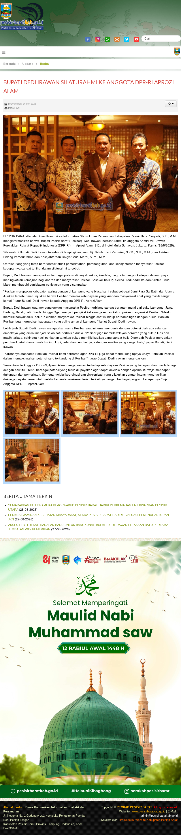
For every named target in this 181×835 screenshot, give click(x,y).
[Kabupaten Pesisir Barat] (22, 16)
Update (27, 63)
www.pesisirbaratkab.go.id (148, 811)
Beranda (9, 63)
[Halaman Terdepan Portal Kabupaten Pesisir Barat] (177, 51)
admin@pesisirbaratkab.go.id (159, 815)
